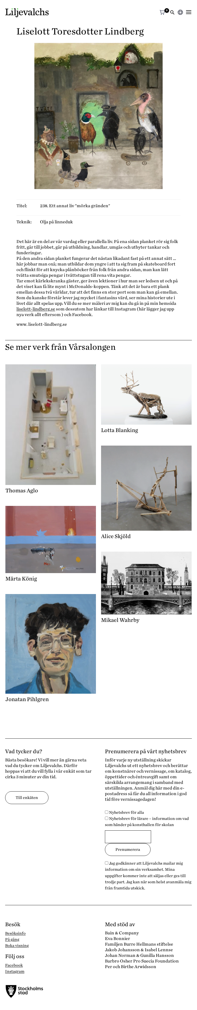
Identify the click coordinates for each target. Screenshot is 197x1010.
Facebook (14, 965)
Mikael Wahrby (120, 620)
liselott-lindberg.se (35, 309)
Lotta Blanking (119, 430)
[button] (172, 12)
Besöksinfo (15, 933)
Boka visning (17, 945)
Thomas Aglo (21, 490)
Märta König (21, 579)
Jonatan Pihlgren (27, 699)
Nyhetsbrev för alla (126, 812)
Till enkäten (27, 797)
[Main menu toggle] (188, 12)
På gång (12, 939)
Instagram (14, 971)
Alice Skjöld (116, 536)
